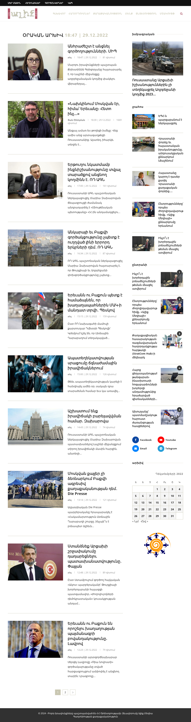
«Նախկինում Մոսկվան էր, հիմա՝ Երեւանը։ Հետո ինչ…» (94, 108)
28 (149, 516)
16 (164, 502)
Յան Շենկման (76, 120)
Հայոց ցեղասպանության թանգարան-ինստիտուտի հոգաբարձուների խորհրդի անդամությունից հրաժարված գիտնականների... (144, 384)
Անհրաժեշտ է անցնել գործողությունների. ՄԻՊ (92, 49)
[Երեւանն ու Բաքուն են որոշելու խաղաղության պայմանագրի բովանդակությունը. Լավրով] (35, 639)
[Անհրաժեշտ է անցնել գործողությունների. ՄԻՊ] (35, 62)
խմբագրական (143, 34)
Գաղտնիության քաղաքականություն (95, 716)
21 (149, 509)
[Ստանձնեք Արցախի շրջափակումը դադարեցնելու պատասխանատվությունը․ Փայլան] (35, 562)
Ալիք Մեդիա (145, 713)
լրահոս (137, 106)
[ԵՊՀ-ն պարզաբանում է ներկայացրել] (143, 121)
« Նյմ (135, 521)
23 (164, 509)
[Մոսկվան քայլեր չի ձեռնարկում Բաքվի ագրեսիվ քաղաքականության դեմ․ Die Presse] (35, 489)
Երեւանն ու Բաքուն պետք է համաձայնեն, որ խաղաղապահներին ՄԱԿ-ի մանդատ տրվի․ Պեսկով (95, 302)
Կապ (70, 2)
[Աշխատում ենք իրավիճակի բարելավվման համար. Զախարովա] (35, 426)
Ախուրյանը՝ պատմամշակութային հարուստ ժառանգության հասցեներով (144, 419)
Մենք (129, 13)
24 (172, 509)
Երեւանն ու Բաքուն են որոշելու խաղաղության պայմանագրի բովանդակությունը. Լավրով (91, 633)
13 (142, 502)
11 (179, 496)
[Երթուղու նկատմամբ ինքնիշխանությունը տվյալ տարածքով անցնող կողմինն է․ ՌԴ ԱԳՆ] (35, 180)
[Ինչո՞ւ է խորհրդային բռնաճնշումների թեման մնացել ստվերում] (143, 243)
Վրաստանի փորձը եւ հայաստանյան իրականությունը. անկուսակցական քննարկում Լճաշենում (170, 149)
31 (172, 516)
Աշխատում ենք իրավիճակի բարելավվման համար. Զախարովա (94, 415)
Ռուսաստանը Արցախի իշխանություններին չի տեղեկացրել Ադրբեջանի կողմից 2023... (154, 87)
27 (142, 516)
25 (179, 509)
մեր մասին (14, 2)
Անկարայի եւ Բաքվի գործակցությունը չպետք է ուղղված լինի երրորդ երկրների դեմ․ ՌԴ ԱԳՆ (94, 239)
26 (135, 516)
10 (172, 496)
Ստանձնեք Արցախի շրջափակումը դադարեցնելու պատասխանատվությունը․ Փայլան (95, 556)
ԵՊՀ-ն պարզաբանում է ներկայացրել (170, 119)
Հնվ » (144, 521)
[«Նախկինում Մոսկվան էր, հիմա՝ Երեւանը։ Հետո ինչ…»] (35, 119)
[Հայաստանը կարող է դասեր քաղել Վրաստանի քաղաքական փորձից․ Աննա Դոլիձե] (143, 178)
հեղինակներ (32, 2)
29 (157, 516)
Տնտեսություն (146, 13)
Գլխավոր (59, 13)
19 (135, 509)
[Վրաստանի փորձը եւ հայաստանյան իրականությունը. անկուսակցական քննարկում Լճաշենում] (143, 144)
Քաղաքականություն (107, 13)
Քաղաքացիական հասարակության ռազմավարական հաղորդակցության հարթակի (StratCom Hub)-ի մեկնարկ (144, 346)
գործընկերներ (54, 2)
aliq (69, 57)
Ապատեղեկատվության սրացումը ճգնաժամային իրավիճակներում (92, 362)
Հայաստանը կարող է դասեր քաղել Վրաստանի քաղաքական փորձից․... (169, 182)
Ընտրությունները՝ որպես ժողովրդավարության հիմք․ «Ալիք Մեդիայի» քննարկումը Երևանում (170, 214)
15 (157, 502)
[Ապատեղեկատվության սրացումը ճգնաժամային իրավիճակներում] (35, 373)
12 (135, 502)
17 (172, 502)
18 (179, 502)
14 (149, 502)
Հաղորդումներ (79, 13)
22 (157, 509)
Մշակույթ (167, 13)
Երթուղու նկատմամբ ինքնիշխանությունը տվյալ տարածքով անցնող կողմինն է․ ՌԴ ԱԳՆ (94, 172)
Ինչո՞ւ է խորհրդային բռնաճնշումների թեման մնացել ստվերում (170, 245)
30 (164, 516)
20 (142, 509)
